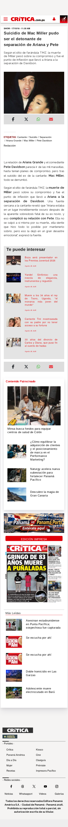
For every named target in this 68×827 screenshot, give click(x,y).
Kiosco (39, 749)
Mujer (9, 765)
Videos (42, 793)
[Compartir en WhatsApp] (40, 118)
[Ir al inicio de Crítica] (28, 19)
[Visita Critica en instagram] (56, 786)
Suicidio (33, 137)
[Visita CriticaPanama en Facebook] (11, 786)
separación (45, 137)
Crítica (9, 749)
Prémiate (41, 765)
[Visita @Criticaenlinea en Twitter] (22, 786)
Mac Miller (29, 140)
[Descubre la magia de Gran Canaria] (16, 494)
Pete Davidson (44, 140)
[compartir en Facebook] (13, 119)
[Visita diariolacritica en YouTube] (45, 786)
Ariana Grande (13, 140)
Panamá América (15, 754)
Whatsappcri (25, 793)
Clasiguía (41, 760)
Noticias (9, 793)
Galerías (59, 793)
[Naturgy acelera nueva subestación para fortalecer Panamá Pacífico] (16, 474)
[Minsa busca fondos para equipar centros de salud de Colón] (34, 405)
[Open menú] (5, 19)
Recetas (10, 770)
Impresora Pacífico (46, 770)
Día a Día (11, 760)
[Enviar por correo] (51, 119)
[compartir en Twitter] (26, 119)
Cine (38, 754)
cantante (22, 137)
